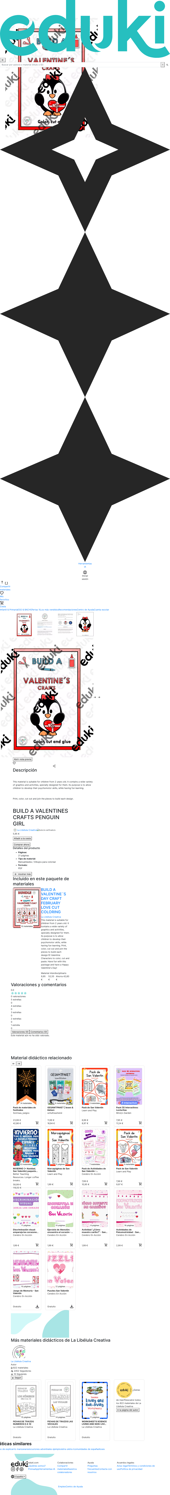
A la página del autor (127, 1410)
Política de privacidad (131, 1469)
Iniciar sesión (18, 1053)
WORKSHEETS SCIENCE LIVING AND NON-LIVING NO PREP (95, 1422)
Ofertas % (35, 609)
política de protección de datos (49, 1049)
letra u (65, 1449)
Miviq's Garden (123, 1113)
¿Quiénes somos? (37, 1465)
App (37, 1469)
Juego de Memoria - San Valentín (26, 1292)
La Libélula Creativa (27, 830)
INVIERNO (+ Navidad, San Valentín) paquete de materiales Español (24, 1169)
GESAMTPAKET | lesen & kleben (60, 1108)
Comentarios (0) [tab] (39, 1031)
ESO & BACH (24, 609)
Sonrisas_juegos (21, 1113)
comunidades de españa (86, 1449)
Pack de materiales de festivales (24, 1108)
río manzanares (21, 1449)
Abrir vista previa (22, 759)
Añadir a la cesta (22, 838)
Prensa (31, 1469)
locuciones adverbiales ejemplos (45, 1449)
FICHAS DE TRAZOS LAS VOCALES (60, 1422)
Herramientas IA (47, 1469)
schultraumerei (54, 1113)
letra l (71, 1449)
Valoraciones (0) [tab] (20, 1031)
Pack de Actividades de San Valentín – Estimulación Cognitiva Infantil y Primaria (94, 1169)
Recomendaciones (68, 609)
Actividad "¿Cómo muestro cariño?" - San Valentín (94, 1230)
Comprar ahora (21, 844)
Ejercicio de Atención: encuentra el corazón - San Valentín (59, 1230)
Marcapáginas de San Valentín (58, 1169)
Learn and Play (89, 1110)
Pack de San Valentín (92, 1107)
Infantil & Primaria (9, 609)
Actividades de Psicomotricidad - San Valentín (127, 1230)
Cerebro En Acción (91, 1174)
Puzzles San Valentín (58, 1290)
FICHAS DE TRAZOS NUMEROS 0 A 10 (23, 1422)
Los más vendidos (49, 609)
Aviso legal (122, 1465)
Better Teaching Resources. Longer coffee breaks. (26, 1177)
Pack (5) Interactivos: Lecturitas (127, 1108)
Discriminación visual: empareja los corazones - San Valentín (25, 1230)
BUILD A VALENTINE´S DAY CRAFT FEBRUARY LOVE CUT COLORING (53, 900)
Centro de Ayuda (85, 609)
